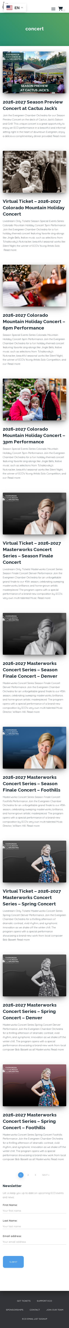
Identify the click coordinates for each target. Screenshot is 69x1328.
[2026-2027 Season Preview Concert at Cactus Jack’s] (34, 72)
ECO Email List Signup (34, 1318)
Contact (35, 1309)
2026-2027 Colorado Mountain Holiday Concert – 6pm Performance (34, 321)
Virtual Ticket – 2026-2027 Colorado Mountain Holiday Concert (33, 207)
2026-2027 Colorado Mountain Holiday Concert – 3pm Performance (34, 435)
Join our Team (54, 1309)
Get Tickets (24, 1300)
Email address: (12, 1236)
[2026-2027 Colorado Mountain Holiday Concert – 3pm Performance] (34, 399)
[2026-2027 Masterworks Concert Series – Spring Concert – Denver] (34, 975)
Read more (59, 136)
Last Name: (10, 1220)
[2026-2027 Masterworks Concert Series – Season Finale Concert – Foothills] (34, 748)
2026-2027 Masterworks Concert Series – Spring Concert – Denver (29, 1011)
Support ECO (44, 1300)
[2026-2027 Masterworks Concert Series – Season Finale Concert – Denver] (34, 634)
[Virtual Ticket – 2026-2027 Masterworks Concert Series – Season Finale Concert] (34, 513)
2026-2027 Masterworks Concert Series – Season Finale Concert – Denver (30, 670)
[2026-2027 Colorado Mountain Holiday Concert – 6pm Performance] (34, 286)
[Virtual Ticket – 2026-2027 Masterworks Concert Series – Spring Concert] (34, 861)
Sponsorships (14, 1309)
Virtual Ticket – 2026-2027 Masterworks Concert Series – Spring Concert (32, 897)
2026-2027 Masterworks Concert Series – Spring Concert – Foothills (29, 1121)
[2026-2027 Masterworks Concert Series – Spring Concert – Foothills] (34, 1085)
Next (45, 1175)
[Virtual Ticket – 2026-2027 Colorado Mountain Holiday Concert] (34, 172)
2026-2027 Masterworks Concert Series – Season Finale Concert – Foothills (31, 783)
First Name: (10, 1205)
